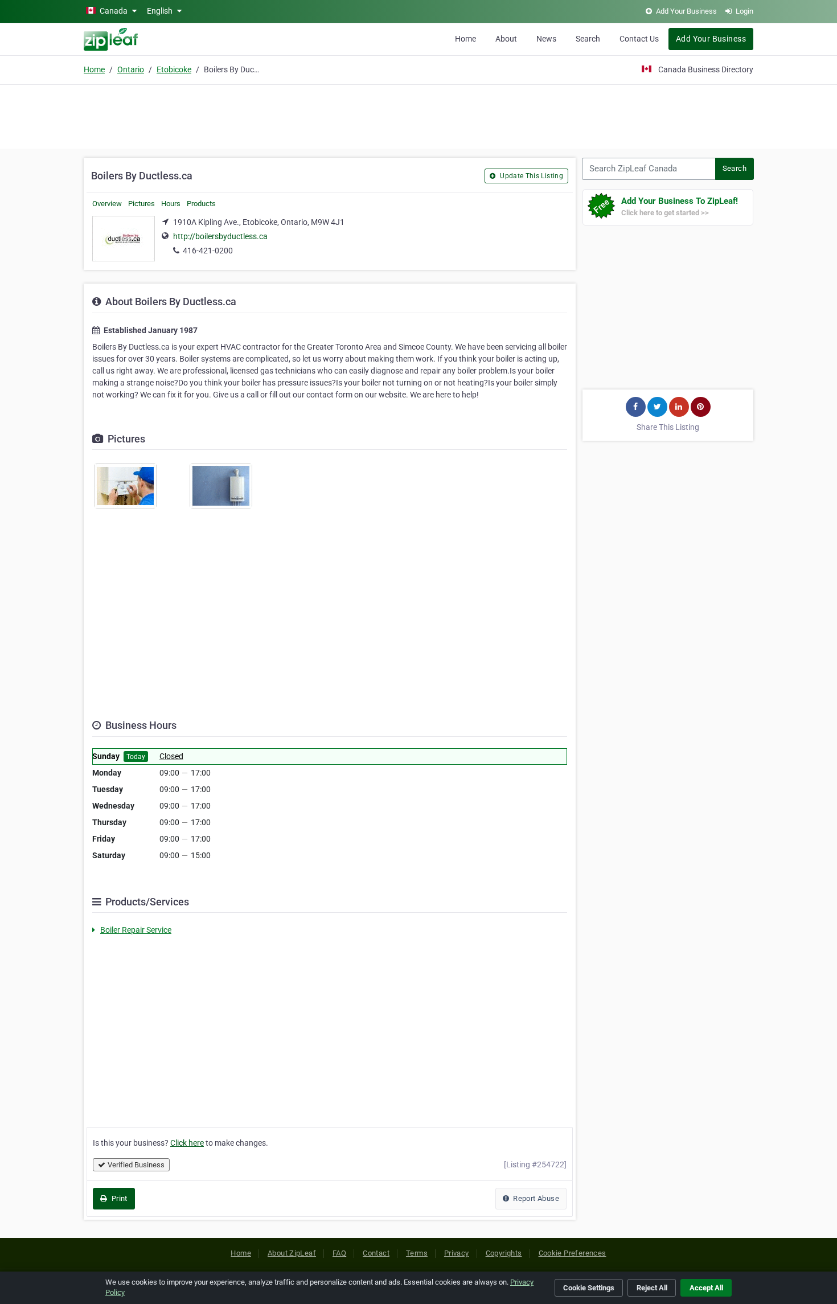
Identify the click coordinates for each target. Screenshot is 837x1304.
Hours (170, 203)
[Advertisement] (418, 115)
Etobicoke (174, 69)
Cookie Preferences (572, 1253)
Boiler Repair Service (135, 929)
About (506, 38)
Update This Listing (530, 176)
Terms (417, 1253)
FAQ (339, 1253)
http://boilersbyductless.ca (220, 236)
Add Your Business (711, 38)
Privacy (456, 1253)
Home (465, 38)
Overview (107, 203)
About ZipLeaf (292, 1253)
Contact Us (639, 38)
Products (201, 203)
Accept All (706, 1288)
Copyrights (504, 1253)
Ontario (130, 69)
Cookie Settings (588, 1288)
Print (118, 1198)
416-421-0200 (208, 250)
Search (588, 38)
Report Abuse (535, 1198)
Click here (187, 1142)
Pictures (141, 203)
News (546, 38)
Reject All (652, 1288)
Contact (376, 1253)
